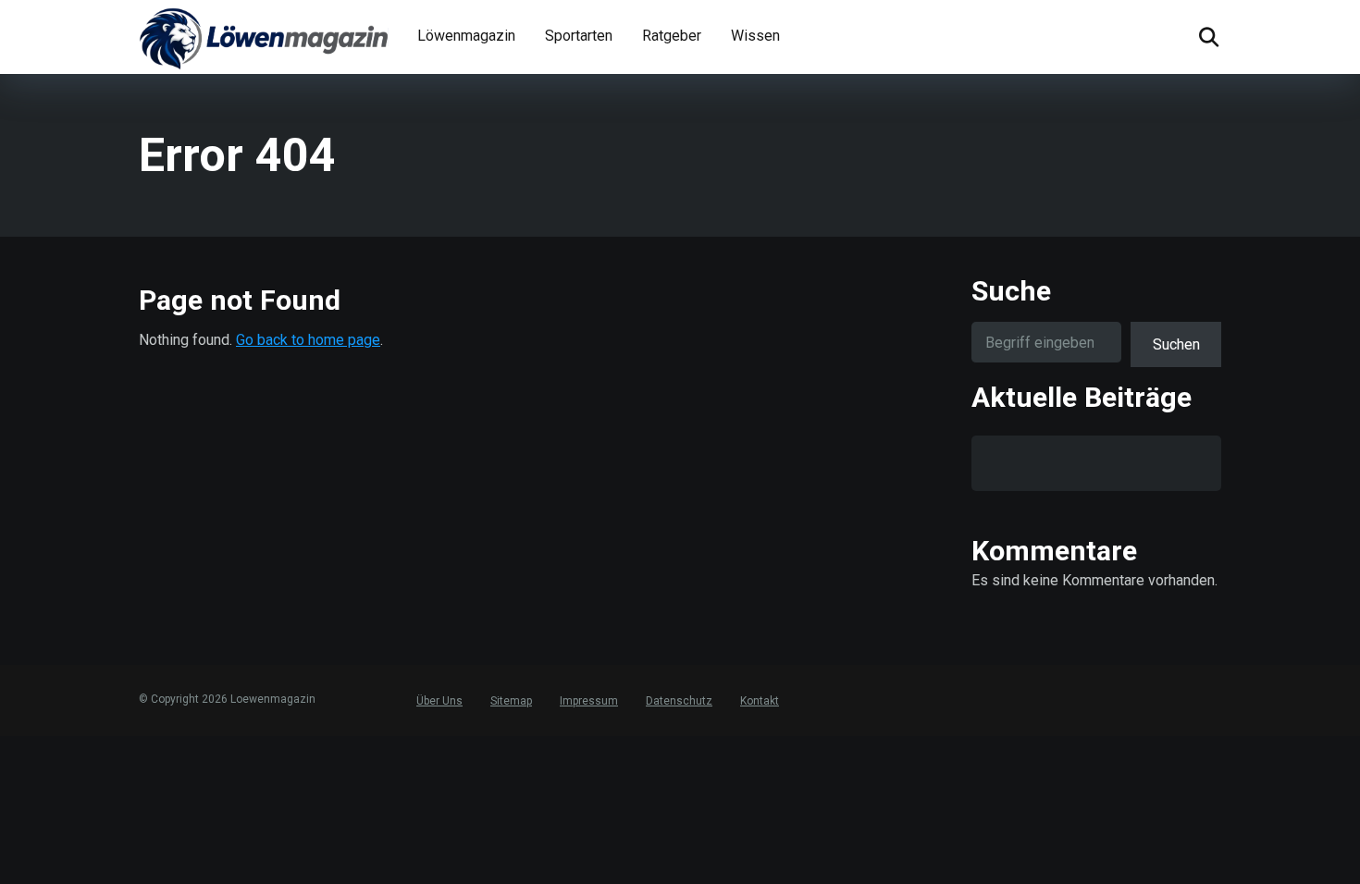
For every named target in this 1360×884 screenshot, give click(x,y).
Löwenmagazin (466, 35)
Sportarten (578, 35)
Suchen (1176, 344)
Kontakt (759, 700)
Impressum (589, 700)
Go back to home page (308, 340)
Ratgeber (671, 35)
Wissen (755, 35)
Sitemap (511, 700)
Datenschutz (679, 700)
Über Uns (439, 700)
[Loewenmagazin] (264, 37)
